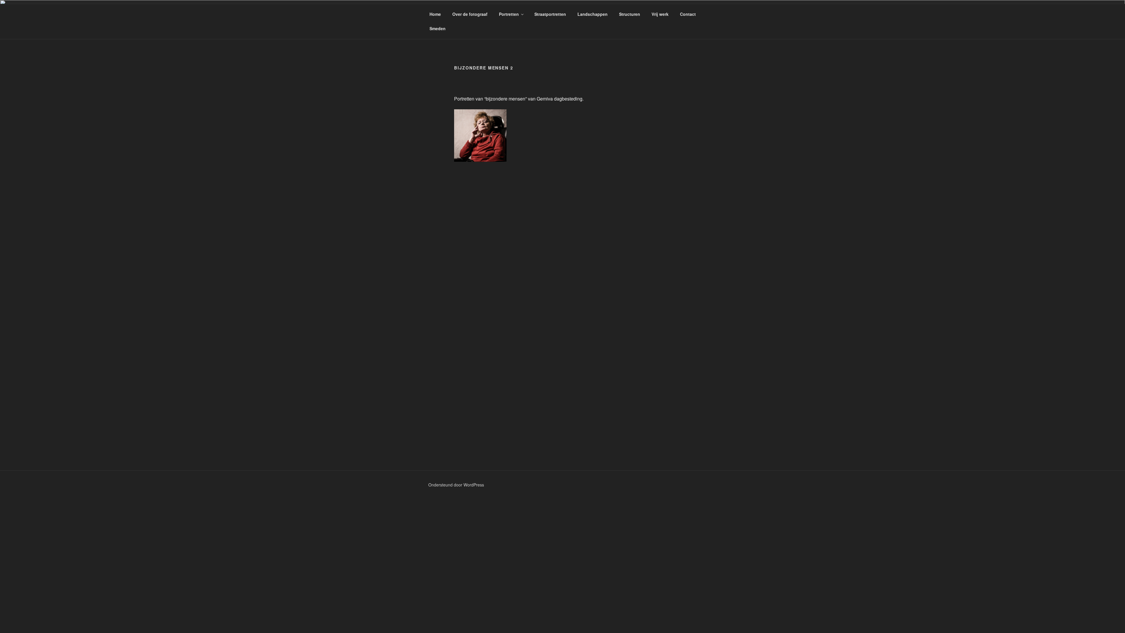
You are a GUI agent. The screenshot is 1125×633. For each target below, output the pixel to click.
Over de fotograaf (470, 14)
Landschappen (592, 14)
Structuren (629, 14)
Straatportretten (550, 14)
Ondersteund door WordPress (456, 485)
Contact (688, 14)
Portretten (509, 14)
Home (435, 14)
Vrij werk (660, 14)
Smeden (437, 28)
